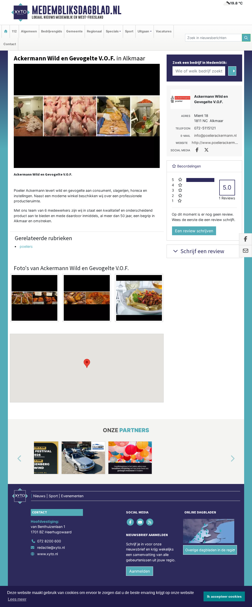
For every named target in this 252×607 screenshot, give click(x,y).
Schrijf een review (201, 251)
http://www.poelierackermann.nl (218, 142)
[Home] (6, 31)
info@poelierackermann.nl (215, 135)
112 (14, 31)
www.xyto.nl (47, 554)
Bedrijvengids (51, 31)
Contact (9, 44)
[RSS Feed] (150, 522)
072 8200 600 (49, 541)
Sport (129, 31)
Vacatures (164, 31)
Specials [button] (112, 31)
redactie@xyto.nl (51, 547)
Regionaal (94, 31)
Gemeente (74, 31)
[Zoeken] (246, 37)
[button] (87, 363)
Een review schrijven (194, 230)
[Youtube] (140, 522)
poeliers (26, 246)
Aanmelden (139, 571)
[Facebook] (131, 522)
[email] (245, 251)
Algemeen (29, 31)
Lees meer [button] (17, 599)
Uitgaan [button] (143, 31)
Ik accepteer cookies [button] (224, 596)
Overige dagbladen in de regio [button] (210, 550)
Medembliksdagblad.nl (76, 10)
